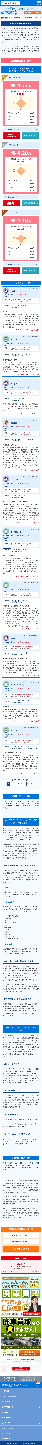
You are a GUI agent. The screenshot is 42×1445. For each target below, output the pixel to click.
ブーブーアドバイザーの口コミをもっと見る (26, 721)
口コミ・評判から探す (9, 1396)
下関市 (5, 801)
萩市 (21, 801)
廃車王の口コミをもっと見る (30, 675)
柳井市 (18, 803)
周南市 (29, 803)
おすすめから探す (7, 1402)
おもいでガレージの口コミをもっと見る (27, 522)
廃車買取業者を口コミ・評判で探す (22, 17)
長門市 (12, 803)
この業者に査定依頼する (11, 135)
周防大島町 (10, 806)
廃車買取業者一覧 (7, 1407)
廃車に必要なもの (7, 1417)
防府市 (26, 801)
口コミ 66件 (21, 94)
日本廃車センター (14, 145)
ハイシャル (14, 586)
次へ (32, 784)
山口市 (16, 801)
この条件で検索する (21, 1248)
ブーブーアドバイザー (18, 685)
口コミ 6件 (21, 229)
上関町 (24, 806)
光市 (7, 803)
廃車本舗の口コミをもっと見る (29, 470)
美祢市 (24, 803)
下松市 (32, 801)
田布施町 (30, 806)
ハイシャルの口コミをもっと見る (29, 629)
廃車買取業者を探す (10, 3)
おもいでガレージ (14, 77)
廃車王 (13, 638)
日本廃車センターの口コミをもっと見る (27, 330)
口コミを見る (33, 1271)
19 (28, 784)
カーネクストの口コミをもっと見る (28, 374)
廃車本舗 (14, 423)
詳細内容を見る (29, 135)
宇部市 (11, 801)
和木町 (18, 806)
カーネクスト (15, 339)
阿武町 (5, 808)
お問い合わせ (6, 1433)
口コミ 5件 (21, 161)
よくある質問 (6, 1423)
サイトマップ (6, 1439)
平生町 (36, 806)
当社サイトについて (8, 1428)
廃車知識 (5, 1412)
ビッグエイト (12, 212)
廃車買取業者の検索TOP (6, 17)
